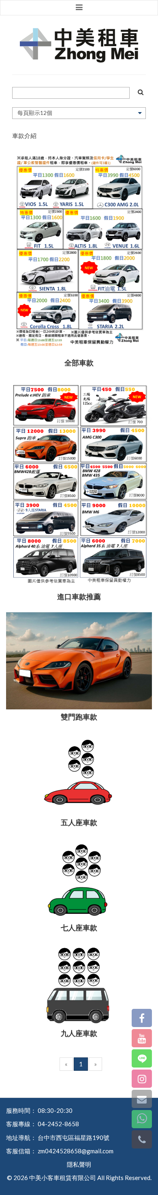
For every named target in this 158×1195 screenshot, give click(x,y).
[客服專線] (142, 1139)
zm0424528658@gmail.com (75, 1151)
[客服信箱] (142, 1099)
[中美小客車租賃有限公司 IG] (142, 1079)
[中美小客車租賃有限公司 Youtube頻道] (142, 1038)
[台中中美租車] (79, 45)
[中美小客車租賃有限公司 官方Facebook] (142, 1018)
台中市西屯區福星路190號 (73, 1137)
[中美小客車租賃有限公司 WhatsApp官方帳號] (142, 1119)
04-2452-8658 (58, 1123)
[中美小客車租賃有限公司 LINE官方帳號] (142, 1058)
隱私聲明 (79, 1164)
